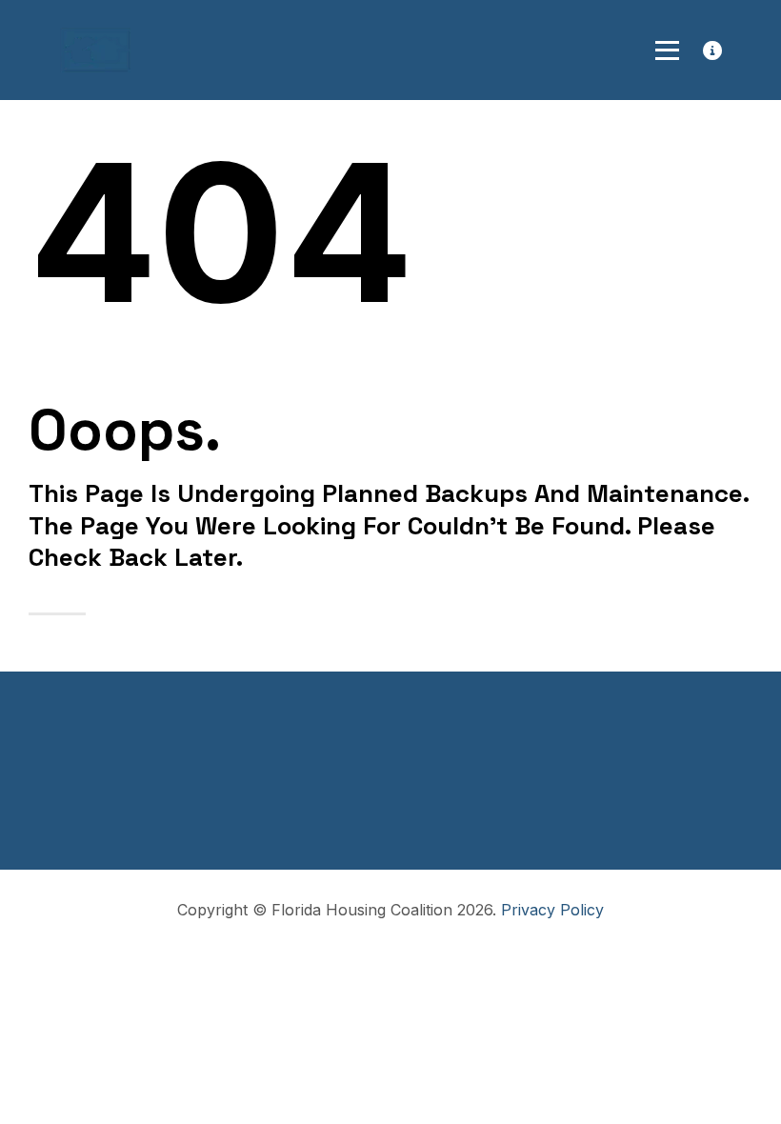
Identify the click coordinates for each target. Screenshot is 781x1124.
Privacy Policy (552, 909)
